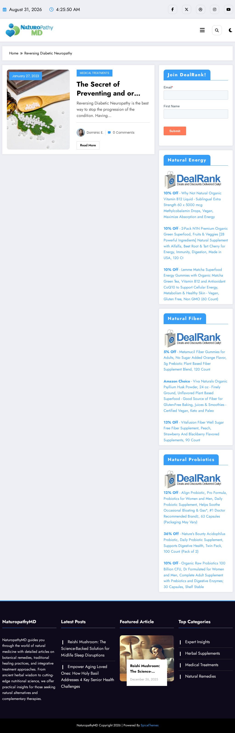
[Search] (217, 30)
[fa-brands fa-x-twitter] (186, 9)
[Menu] (202, 30)
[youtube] (228, 9)
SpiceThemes (150, 725)
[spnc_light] (230, 30)
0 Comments (123, 132)
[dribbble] (200, 9)
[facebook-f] (172, 9)
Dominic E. (95, 132)
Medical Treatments (94, 73)
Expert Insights (197, 642)
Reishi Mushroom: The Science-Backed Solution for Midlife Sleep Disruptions (85, 648)
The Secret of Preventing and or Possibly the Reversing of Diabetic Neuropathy (113, 89)
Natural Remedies (200, 676)
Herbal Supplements (202, 653)
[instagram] (214, 9)
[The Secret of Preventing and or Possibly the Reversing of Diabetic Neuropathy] (38, 109)
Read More (88, 145)
